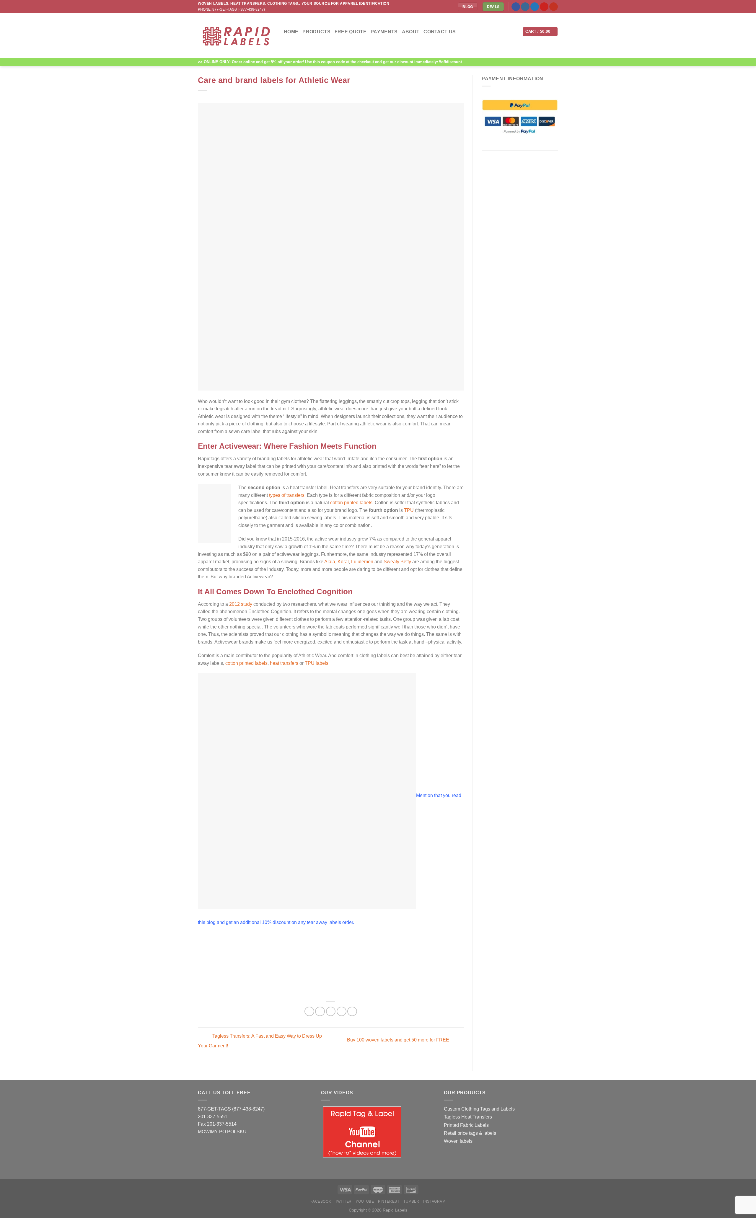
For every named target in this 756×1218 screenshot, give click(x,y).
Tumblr (411, 1201)
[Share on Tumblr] (352, 1011)
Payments (384, 31)
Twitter (343, 1201)
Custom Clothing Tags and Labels (479, 1108)
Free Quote (350, 31)
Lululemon (362, 561)
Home (291, 31)
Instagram (434, 1201)
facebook (320, 1201)
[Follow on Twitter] (534, 6)
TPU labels (316, 663)
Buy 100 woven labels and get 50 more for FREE (398, 1039)
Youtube (365, 1201)
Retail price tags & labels (470, 1133)
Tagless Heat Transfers (468, 1116)
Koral (343, 561)
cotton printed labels (351, 502)
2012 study (240, 604)
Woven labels (458, 1141)
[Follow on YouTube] (553, 6)
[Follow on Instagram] (525, 6)
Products (316, 31)
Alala (329, 561)
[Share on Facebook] (309, 1011)
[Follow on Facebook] (515, 6)
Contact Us (439, 31)
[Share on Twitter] (320, 1011)
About (411, 31)
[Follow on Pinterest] (544, 6)
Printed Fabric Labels (466, 1125)
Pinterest (389, 1201)
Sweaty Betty (397, 561)
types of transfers (286, 495)
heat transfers (283, 663)
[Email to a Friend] (331, 1011)
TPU (409, 510)
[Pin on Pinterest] (341, 1011)
